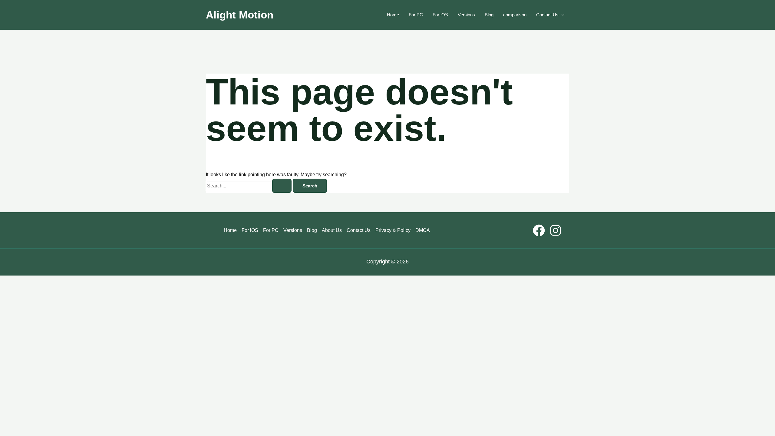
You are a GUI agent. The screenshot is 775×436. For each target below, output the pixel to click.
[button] (561, 15)
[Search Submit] (282, 186)
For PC (416, 14)
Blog (489, 14)
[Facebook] (539, 230)
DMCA (422, 230)
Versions (466, 14)
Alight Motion (239, 15)
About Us (332, 230)
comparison (514, 14)
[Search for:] (249, 185)
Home (393, 14)
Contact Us (547, 14)
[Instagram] (555, 230)
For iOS (440, 14)
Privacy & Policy (393, 230)
